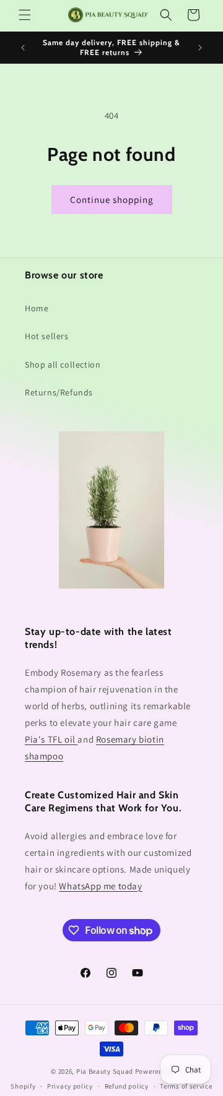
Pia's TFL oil (51, 739)
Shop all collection (62, 364)
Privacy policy (70, 1086)
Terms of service (186, 1086)
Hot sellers (47, 336)
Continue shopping (112, 199)
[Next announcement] (200, 47)
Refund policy (127, 1086)
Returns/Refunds (59, 392)
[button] (24, 14)
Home (36, 308)
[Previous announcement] (23, 47)
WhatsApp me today (100, 886)
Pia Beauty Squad (105, 1071)
